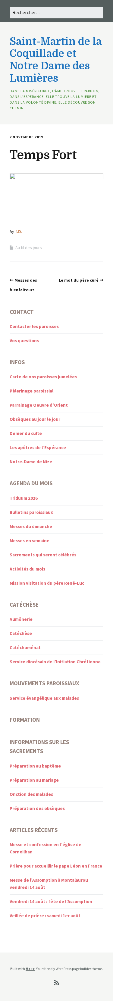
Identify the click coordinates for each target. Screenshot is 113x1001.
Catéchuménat (25, 647)
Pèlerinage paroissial (31, 391)
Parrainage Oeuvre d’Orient (39, 405)
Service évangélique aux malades (44, 698)
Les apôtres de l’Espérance (38, 447)
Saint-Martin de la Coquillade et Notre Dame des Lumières (56, 60)
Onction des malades (31, 794)
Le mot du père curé (79, 280)
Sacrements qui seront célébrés (43, 555)
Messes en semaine (29, 540)
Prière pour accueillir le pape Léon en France (56, 866)
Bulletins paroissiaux (31, 512)
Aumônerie (21, 619)
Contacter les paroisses (34, 326)
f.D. (18, 231)
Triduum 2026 (24, 498)
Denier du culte (26, 433)
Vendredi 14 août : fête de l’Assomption (51, 901)
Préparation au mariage (34, 780)
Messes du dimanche (31, 526)
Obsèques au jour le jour (35, 419)
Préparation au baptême (35, 766)
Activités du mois (27, 569)
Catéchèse (21, 633)
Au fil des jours (28, 247)
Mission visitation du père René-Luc (47, 583)
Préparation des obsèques (37, 808)
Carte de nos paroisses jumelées (43, 377)
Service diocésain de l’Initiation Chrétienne (55, 662)
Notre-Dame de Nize (31, 462)
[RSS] (56, 983)
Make (30, 968)
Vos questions (24, 340)
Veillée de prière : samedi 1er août (45, 915)
